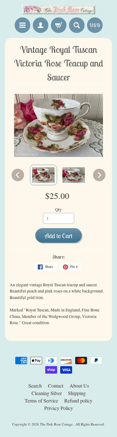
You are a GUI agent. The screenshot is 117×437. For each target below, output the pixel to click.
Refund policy (78, 400)
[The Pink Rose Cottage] (58, 9)
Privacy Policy (58, 408)
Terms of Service (41, 400)
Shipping (77, 393)
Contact (55, 385)
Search (35, 385)
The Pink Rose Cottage (57, 424)
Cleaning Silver (47, 393)
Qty (58, 209)
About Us (79, 385)
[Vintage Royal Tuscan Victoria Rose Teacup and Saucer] (43, 175)
